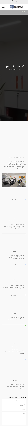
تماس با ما (23, 11)
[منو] (3, 7)
